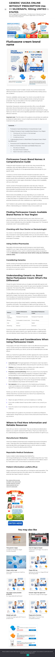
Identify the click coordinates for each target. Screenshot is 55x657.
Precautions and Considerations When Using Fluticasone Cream (27, 143)
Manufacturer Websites (19, 147)
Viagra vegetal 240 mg (12, 485)
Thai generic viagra (12, 548)
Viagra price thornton (35, 615)
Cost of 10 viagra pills (11, 486)
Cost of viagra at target (35, 548)
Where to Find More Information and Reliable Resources (25, 145)
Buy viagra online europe (13, 480)
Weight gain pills (11, 615)
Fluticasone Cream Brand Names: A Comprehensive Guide (25, 129)
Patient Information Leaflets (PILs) (21, 151)
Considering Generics (18, 137)
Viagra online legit (11, 570)
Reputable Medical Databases (20, 149)
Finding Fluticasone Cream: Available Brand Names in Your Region (28, 131)
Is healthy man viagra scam (13, 481)
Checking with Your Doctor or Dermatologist (24, 133)
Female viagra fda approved (37, 592)
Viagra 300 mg (33, 570)
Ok (27, 655)
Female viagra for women (13, 483)
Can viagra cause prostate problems (13, 593)
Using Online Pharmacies (19, 135)
